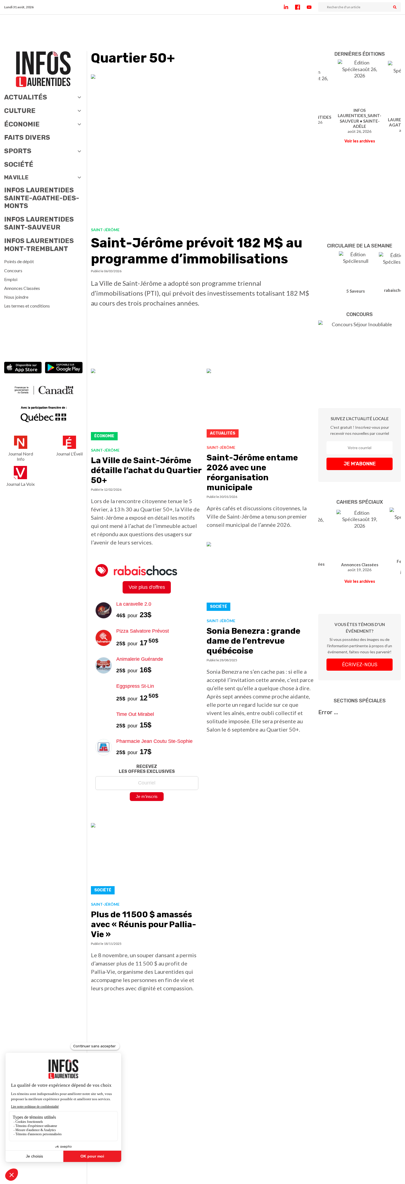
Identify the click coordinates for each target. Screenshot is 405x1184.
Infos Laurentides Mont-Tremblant (39, 245)
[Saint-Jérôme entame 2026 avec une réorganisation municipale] (260, 404)
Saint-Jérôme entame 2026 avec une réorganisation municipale (252, 472)
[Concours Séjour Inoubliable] (359, 356)
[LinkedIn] (289, 7)
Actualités (25, 97)
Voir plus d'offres (147, 587)
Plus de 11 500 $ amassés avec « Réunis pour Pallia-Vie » (143, 924)
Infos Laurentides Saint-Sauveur (39, 223)
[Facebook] (301, 7)
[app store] (23, 368)
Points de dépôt (19, 261)
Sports (17, 151)
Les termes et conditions (27, 305)
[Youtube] (312, 7)
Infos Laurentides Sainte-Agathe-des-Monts (41, 198)
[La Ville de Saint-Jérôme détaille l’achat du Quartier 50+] (146, 406)
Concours (13, 270)
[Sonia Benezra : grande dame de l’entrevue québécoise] (260, 578)
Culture (20, 111)
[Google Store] (64, 368)
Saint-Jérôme (105, 229)
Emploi (10, 279)
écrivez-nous (359, 665)
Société (18, 164)
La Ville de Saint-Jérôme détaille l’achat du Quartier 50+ (146, 470)
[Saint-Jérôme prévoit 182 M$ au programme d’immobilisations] (202, 148)
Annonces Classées (22, 288)
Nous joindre (16, 297)
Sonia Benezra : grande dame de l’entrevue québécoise (253, 641)
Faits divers (27, 137)
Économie (22, 124)
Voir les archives (359, 141)
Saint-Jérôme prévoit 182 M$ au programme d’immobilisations (196, 251)
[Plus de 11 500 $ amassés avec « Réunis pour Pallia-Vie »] (146, 860)
